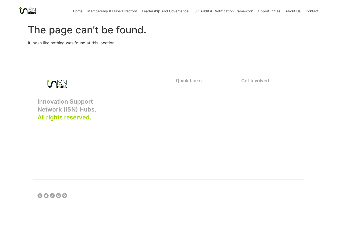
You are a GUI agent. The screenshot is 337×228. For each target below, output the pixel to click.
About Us (293, 11)
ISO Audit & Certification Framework (223, 11)
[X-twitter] (52, 195)
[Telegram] (64, 195)
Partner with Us (259, 101)
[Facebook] (46, 195)
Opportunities (269, 11)
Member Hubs (193, 101)
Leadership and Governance (165, 11)
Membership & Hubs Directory (112, 11)
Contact (312, 11)
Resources (190, 119)
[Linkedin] (58, 195)
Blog (184, 128)
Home (77, 11)
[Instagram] (39, 195)
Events (251, 110)
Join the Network (261, 92)
